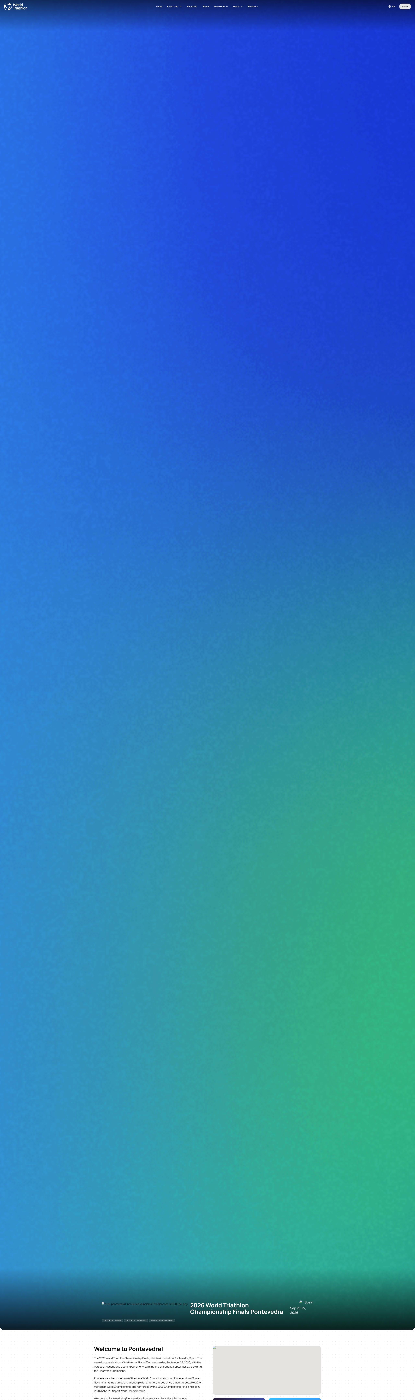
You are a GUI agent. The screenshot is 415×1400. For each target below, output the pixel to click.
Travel (206, 6)
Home (159, 6)
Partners (253, 6)
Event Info (172, 6)
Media (236, 6)
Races (405, 6)
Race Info (192, 6)
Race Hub (219, 6)
